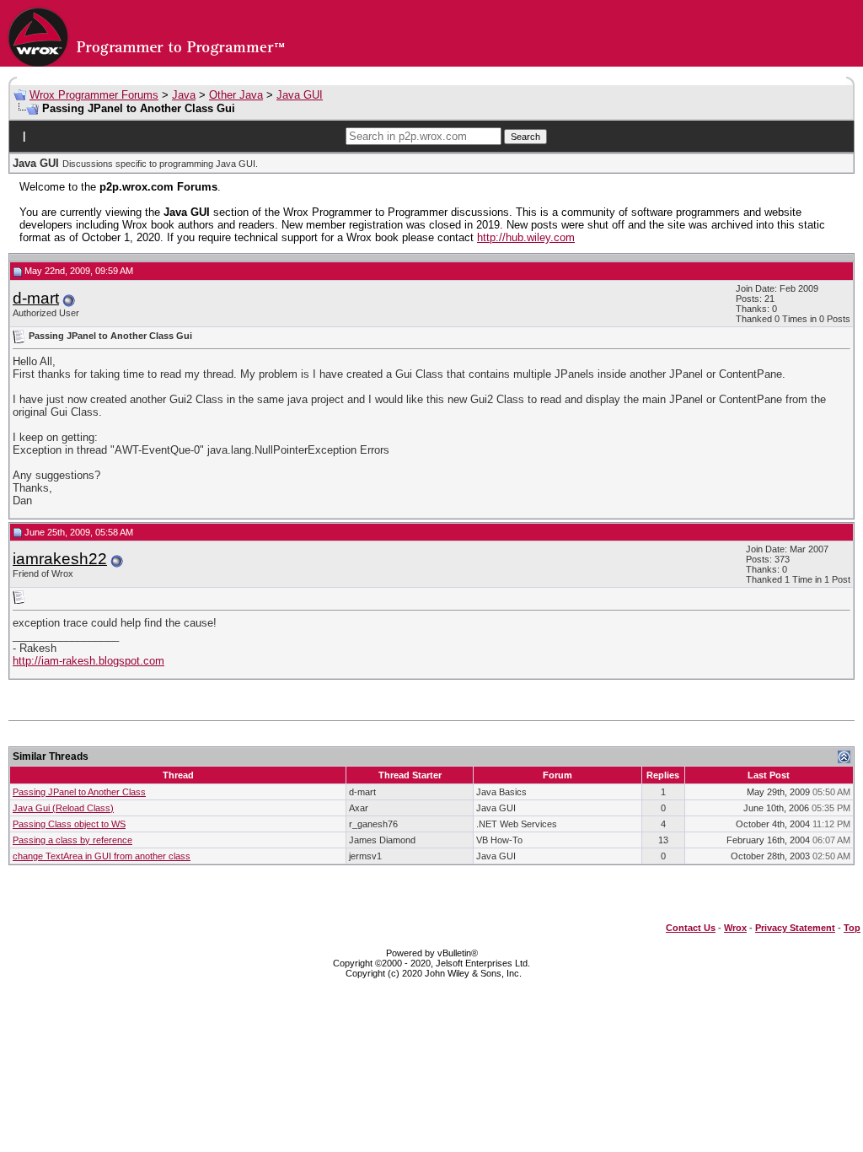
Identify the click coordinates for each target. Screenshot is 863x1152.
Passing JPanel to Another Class (79, 792)
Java (184, 95)
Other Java (236, 95)
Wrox (735, 928)
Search (525, 137)
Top (852, 928)
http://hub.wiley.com (526, 237)
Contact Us (691, 928)
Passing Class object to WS (69, 824)
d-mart (36, 298)
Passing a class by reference (72, 840)
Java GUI (299, 95)
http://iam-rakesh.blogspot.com (88, 660)
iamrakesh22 (60, 559)
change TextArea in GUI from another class (101, 856)
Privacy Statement (795, 928)
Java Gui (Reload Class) (63, 808)
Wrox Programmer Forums (93, 95)
